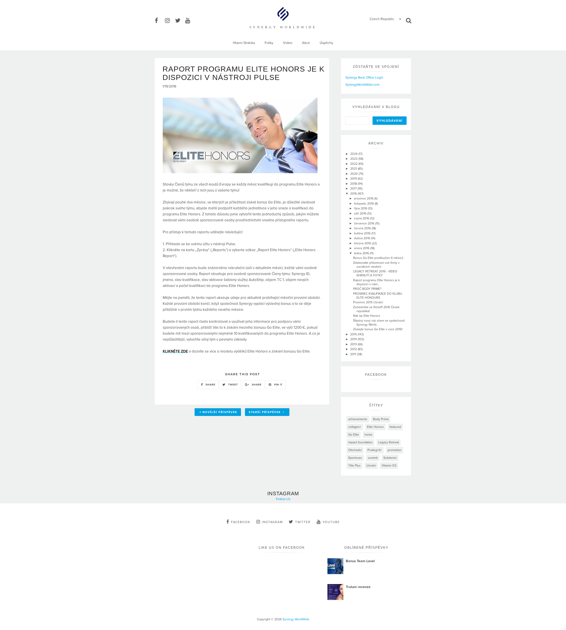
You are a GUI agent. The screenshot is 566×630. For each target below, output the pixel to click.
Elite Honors (375, 427)
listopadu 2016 (364, 203)
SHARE (210, 384)
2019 (354, 178)
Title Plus (354, 465)
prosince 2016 (364, 198)
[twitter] (179, 21)
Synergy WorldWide (296, 619)
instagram (272, 522)
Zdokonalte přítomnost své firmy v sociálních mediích (376, 265)
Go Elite (353, 434)
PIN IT (278, 384)
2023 (354, 159)
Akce (306, 43)
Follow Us (283, 499)
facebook (240, 522)
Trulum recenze (358, 587)
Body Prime (381, 419)
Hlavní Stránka (244, 43)
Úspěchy (326, 43)
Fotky (269, 43)
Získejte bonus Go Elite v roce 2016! (377, 329)
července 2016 (364, 223)
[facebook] (159, 21)
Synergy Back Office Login (364, 78)
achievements (357, 419)
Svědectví (390, 458)
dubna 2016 (362, 238)
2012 (354, 349)
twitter (303, 522)
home (368, 434)
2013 (354, 344)
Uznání (371, 465)
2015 (354, 334)
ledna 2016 (362, 253)
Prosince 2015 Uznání (368, 302)
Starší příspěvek (265, 412)
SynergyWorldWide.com (362, 85)
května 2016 (362, 233)
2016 (354, 193)
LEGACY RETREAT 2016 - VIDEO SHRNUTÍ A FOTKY (375, 273)
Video (287, 43)
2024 (354, 154)
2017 (354, 188)
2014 (354, 339)
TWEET (232, 384)
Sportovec (355, 458)
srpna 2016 (362, 218)
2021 (354, 169)
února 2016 (362, 248)
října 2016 (361, 208)
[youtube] (190, 21)
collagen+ (354, 427)
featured (395, 427)
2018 (354, 184)
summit (373, 458)
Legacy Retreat (388, 442)
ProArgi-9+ (374, 450)
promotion (395, 450)
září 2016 (360, 213)
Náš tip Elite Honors (366, 316)
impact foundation (360, 442)
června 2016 (363, 228)
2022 (354, 164)
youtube (331, 522)
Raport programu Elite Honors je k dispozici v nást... (376, 282)
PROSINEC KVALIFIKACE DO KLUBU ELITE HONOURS (377, 296)
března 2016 (363, 243)
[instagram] (169, 21)
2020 (354, 174)
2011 (353, 354)
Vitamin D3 (389, 465)
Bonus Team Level (360, 561)
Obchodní (355, 450)
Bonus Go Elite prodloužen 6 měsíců (378, 258)
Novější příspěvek (220, 412)
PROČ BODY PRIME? (367, 289)
